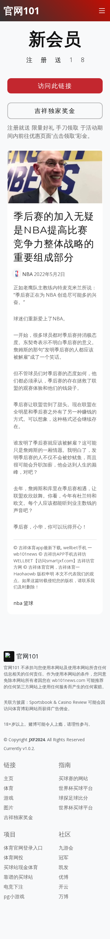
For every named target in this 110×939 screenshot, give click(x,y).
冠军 (63, 857)
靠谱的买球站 (18, 877)
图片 (8, 807)
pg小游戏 (14, 896)
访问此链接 (55, 86)
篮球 (28, 603)
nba (17, 603)
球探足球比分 (73, 797)
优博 (63, 877)
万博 (63, 896)
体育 (8, 788)
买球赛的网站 (73, 778)
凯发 (63, 867)
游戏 (8, 797)
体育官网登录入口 (23, 847)
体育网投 (13, 857)
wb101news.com (68, 680)
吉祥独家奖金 (55, 110)
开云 (63, 886)
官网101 (22, 10)
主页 (8, 778)
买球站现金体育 (21, 867)
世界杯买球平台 (76, 788)
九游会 (66, 847)
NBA (27, 274)
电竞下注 (13, 886)
